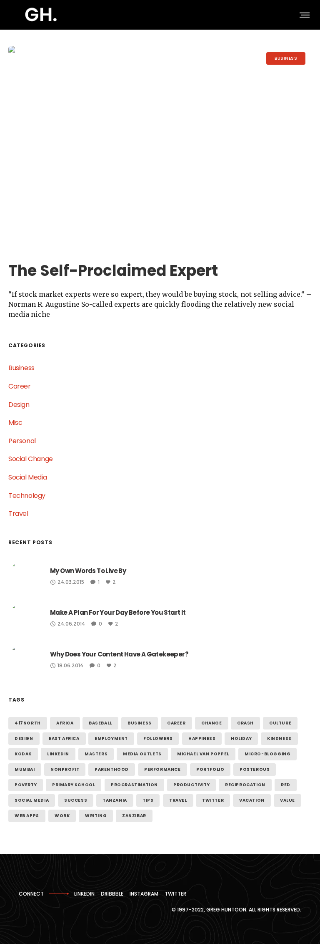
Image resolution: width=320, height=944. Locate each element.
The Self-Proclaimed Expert (113, 270)
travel (178, 800)
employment (111, 738)
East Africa (64, 738)
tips (147, 800)
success (75, 800)
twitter (213, 800)
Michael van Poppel (203, 754)
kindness (279, 738)
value (287, 800)
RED (285, 785)
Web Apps (27, 816)
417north (28, 723)
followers (157, 738)
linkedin (58, 754)
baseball (100, 723)
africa (65, 723)
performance (162, 769)
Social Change (30, 459)
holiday (241, 738)
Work (62, 816)
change (211, 723)
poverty (26, 785)
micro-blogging (267, 754)
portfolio (210, 769)
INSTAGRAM (144, 893)
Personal (22, 441)
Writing (96, 816)
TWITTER (175, 893)
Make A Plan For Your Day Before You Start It (118, 612)
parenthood (112, 769)
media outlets (142, 754)
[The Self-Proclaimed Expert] (160, 147)
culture (280, 723)
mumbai (25, 769)
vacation (252, 800)
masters (96, 754)
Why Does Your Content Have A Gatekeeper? (119, 654)
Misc (15, 422)
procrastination (134, 785)
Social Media (27, 477)
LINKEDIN (84, 893)
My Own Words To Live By (88, 570)
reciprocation (245, 785)
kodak (23, 754)
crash (245, 723)
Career (19, 386)
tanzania (114, 800)
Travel (18, 513)
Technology (26, 495)
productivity (191, 785)
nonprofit (64, 769)
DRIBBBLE (112, 893)
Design (19, 404)
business (140, 723)
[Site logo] (41, 14)
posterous (255, 769)
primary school (73, 785)
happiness (201, 738)
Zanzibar (134, 816)
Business (21, 368)
